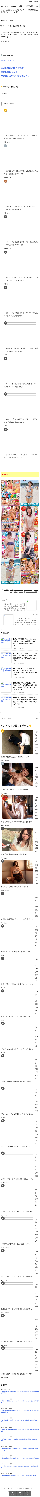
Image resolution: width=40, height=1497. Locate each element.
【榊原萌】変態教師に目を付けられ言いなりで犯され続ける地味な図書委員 (18, 1475)
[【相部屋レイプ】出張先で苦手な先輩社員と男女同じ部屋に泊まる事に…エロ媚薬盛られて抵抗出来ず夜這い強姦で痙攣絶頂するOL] (20, 157)
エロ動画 (11, 20)
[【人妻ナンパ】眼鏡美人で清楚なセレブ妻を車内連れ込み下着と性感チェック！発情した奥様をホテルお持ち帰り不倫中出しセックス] (17, 839)
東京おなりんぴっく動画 (31, 592)
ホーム (3, 20)
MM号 (11, 590)
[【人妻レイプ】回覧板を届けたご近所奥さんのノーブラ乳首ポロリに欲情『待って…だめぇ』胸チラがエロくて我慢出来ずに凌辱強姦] (17, 1196)
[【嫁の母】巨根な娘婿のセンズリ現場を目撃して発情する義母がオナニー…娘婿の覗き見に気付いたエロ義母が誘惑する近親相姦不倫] (17, 969)
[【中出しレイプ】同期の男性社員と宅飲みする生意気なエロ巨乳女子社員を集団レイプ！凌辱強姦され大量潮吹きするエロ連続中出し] (17, 1002)
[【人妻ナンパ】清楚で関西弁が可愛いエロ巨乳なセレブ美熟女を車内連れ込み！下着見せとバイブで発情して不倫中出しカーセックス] (20, 405)
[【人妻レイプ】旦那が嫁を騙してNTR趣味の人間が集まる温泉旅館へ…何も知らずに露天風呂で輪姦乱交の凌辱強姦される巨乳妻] (17, 1229)
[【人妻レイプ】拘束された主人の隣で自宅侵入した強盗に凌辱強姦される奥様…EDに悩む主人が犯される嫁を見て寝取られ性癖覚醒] (17, 1359)
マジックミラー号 (28, 590)
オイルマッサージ (18, 590)
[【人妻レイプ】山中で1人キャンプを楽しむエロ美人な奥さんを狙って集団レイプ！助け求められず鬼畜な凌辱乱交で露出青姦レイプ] (17, 1034)
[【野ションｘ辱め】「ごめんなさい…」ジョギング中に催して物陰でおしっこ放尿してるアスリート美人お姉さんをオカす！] (20, 440)
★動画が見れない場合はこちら (15, 75)
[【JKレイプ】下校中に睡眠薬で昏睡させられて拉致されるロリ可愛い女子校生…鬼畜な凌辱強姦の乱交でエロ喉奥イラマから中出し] (20, 369)
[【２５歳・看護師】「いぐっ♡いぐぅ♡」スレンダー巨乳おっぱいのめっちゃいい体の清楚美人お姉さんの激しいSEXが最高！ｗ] (20, 263)
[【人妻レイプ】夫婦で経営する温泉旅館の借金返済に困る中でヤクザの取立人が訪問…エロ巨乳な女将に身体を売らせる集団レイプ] (17, 904)
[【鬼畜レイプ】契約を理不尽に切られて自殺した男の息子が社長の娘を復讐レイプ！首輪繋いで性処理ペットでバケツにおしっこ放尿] (20, 298)
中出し (15, 592)
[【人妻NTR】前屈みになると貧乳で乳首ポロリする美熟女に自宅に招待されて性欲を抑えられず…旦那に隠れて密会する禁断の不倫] (17, 1294)
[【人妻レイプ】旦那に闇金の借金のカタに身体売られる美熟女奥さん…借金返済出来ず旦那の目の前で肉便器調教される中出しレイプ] (17, 1067)
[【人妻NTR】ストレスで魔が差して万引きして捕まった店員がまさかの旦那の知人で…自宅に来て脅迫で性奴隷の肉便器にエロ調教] (20, 334)
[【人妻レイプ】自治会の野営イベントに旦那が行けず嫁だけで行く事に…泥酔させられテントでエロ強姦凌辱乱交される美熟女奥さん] (20, 227)
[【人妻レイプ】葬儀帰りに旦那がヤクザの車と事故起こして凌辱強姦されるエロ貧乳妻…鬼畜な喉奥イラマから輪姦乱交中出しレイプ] (17, 774)
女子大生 (21, 592)
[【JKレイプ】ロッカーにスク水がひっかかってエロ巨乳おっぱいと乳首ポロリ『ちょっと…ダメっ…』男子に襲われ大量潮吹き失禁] (17, 1099)
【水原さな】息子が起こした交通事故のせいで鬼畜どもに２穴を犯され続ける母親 (20, 1458)
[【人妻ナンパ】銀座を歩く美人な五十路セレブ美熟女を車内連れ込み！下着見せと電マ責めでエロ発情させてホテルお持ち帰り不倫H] (17, 1326)
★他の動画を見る (9, 72)
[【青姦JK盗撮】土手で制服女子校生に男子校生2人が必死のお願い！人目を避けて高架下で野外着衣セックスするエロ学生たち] (17, 742)
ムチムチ (36, 590)
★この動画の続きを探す (12, 68)
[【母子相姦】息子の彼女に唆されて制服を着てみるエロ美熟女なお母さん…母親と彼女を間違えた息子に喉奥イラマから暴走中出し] (17, 937)
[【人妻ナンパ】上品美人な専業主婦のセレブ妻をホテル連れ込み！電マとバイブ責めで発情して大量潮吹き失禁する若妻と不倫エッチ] (17, 1164)
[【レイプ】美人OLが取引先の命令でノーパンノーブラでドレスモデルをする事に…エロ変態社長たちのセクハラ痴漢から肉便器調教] (17, 1261)
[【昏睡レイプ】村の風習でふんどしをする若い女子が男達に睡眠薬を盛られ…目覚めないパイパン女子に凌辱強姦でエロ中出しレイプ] (20, 192)
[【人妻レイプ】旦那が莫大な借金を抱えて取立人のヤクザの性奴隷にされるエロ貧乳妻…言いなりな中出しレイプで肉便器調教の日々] (17, 807)
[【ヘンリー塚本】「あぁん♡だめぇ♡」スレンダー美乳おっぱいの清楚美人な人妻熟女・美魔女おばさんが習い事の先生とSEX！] (20, 121)
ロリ (11, 592)
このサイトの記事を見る (8, 61)
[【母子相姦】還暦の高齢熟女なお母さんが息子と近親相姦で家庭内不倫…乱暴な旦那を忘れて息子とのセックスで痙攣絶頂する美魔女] (17, 872)
